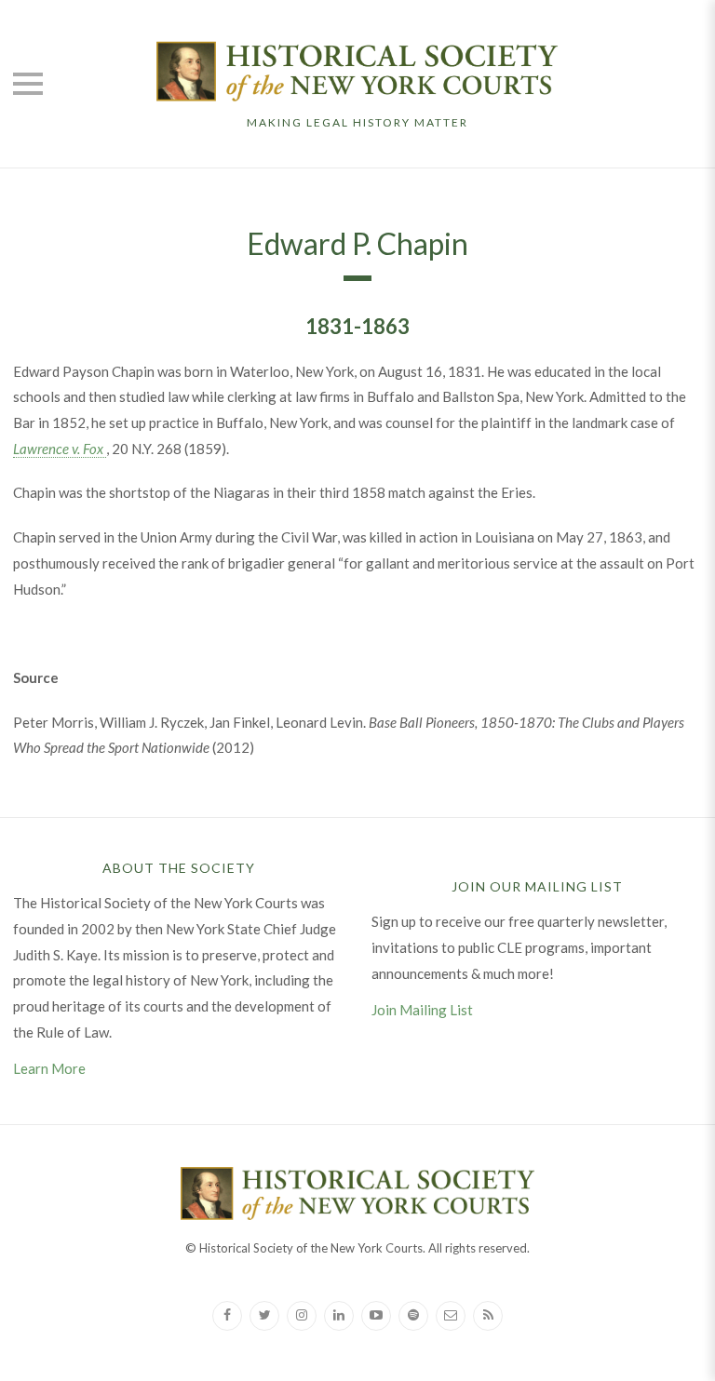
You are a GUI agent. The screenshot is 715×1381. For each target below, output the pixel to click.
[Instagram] (302, 1316)
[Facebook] (227, 1316)
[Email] (450, 1316)
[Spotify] (413, 1316)
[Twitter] (264, 1316)
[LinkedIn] (339, 1316)
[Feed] (488, 1316)
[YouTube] (376, 1316)
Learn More (49, 1068)
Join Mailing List (422, 1009)
